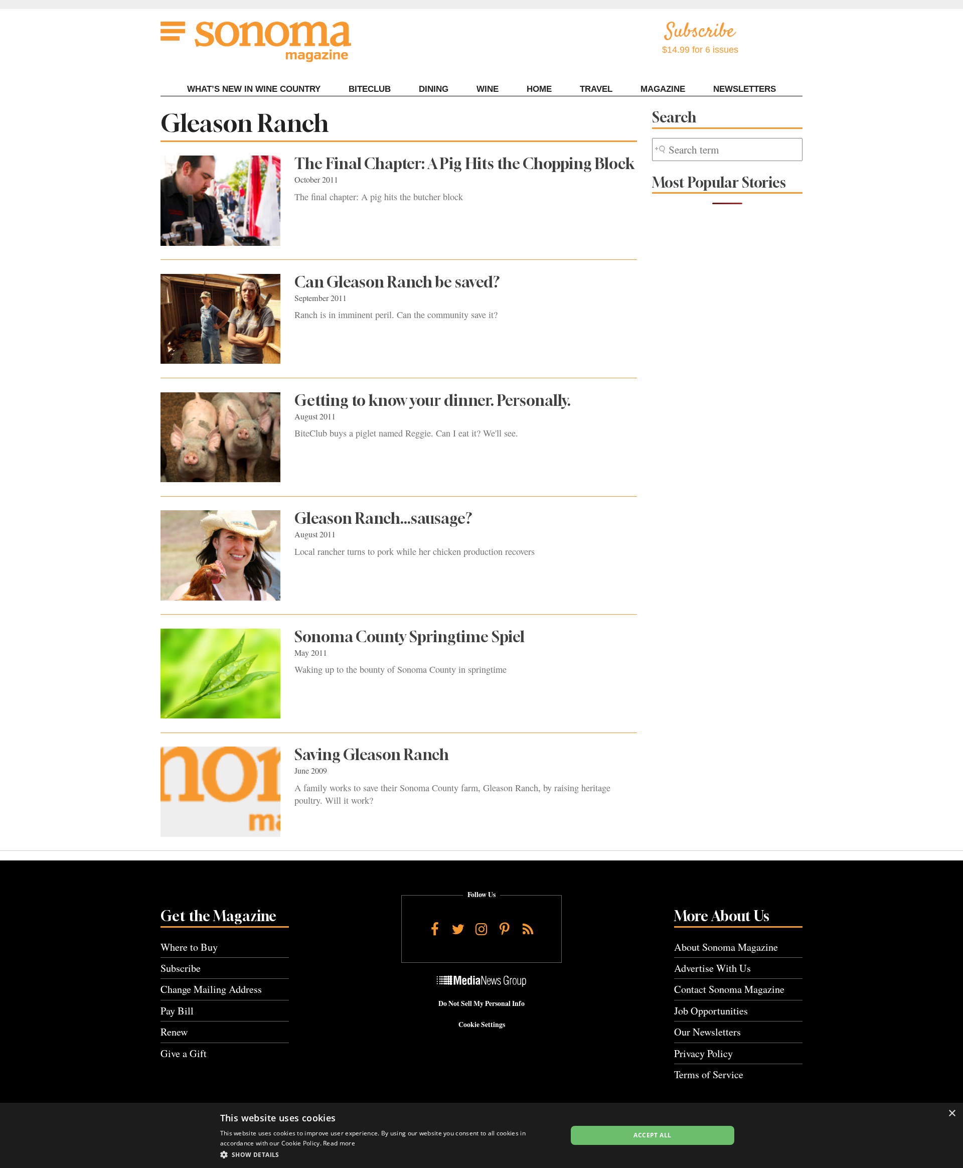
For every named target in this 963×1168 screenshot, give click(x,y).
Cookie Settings (481, 1024)
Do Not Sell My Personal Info (481, 1003)
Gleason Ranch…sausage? (383, 518)
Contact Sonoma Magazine (729, 989)
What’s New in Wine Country (253, 89)
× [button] (951, 1113)
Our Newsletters (707, 1032)
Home (539, 89)
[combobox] (727, 150)
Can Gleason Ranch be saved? (397, 282)
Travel (596, 89)
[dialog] (481, 1135)
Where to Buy (189, 947)
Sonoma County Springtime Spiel (409, 637)
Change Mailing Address (211, 989)
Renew (174, 1032)
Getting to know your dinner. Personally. (432, 400)
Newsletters (744, 89)
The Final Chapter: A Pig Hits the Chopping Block (464, 164)
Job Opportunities (711, 1010)
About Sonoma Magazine (726, 947)
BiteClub (370, 89)
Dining (433, 89)
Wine (487, 89)
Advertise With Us (712, 968)
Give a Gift (183, 1053)
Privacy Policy (703, 1053)
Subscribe (180, 968)
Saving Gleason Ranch (371, 755)
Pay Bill (177, 1010)
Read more (339, 1143)
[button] (388, 1154)
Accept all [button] (652, 1135)
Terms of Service (708, 1074)
